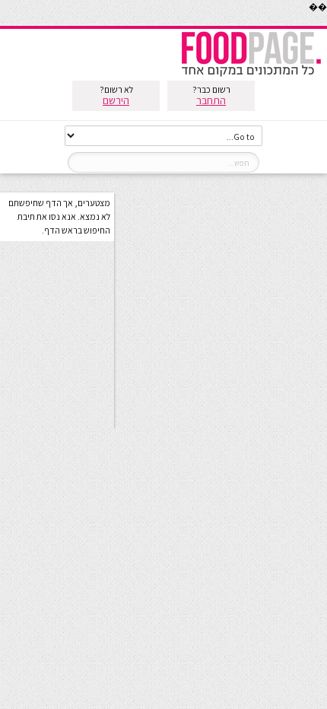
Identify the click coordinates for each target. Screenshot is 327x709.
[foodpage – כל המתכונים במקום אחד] (251, 75)
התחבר (211, 100)
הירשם (116, 100)
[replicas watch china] (326, 22)
